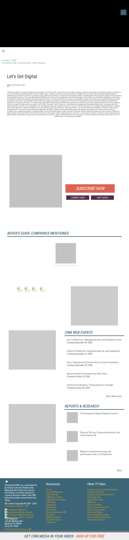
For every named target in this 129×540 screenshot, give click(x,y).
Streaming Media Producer (99, 517)
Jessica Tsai (10, 63)
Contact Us (51, 522)
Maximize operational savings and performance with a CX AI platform (96, 453)
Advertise (50, 514)
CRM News (51, 502)
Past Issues (102, 197)
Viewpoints (51, 504)
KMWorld (91, 502)
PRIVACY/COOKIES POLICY (16, 529)
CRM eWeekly (52, 494)
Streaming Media (94, 512)
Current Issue (78, 197)
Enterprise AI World (95, 492)
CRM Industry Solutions (56, 499)
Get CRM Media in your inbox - (64, 536)
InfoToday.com (94, 497)
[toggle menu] (123, 12)
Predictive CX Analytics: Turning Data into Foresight (90, 385)
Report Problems (53, 519)
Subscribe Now (90, 188)
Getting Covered (53, 517)
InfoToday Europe (95, 499)
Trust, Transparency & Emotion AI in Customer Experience (93, 362)
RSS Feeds (51, 509)
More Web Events (114, 396)
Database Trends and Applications (102, 489)
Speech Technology (96, 509)
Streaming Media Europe (98, 514)
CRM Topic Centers (54, 497)
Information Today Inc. (15, 506)
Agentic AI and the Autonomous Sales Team (87, 373)
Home (48, 489)
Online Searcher (94, 504)
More (119, 470)
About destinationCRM (56, 512)
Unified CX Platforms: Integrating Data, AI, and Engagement (93, 351)
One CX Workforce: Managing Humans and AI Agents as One (94, 339)
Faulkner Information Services (100, 494)
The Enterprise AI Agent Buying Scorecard (99, 413)
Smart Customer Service (98, 507)
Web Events (51, 507)
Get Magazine (54, 492)
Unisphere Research (96, 519)
